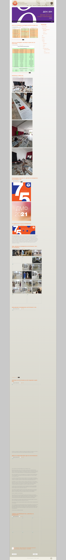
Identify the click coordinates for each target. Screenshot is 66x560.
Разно (45, 51)
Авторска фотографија (47, 49)
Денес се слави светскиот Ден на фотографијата (24, 455)
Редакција (43, 5)
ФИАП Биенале (45, 33)
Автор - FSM (21, 180)
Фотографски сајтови (45, 48)
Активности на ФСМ (44, 26)
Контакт (52, 5)
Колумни (44, 45)
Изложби (47, 5)
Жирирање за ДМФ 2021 (17, 75)
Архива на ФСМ (44, 28)
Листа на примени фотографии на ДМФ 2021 (17, 39)
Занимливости (45, 43)
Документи (34, 5)
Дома (28, 5)
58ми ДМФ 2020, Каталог (14, 377)
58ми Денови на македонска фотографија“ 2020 (24, 307)
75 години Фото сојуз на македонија (21, 223)
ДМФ (31, 5)
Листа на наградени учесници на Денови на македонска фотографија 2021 (20, 72)
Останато (44, 32)
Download (23, 39)
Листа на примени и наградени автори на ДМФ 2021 (25, 25)
